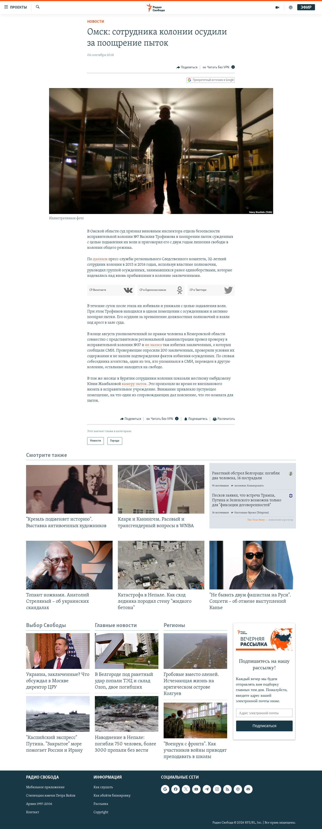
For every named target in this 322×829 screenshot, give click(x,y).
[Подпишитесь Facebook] (175, 789)
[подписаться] (248, 789)
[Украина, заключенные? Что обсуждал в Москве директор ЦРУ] (58, 651)
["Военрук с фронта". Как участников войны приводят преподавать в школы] (195, 720)
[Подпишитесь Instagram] (217, 789)
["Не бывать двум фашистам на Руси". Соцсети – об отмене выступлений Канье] (252, 565)
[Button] (187, 67)
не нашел (153, 345)
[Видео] (277, 7)
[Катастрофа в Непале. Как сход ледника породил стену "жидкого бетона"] (161, 565)
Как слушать (103, 787)
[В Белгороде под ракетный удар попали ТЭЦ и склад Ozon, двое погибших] (126, 651)
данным (100, 259)
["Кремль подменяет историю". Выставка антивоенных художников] (69, 489)
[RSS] (227, 789)
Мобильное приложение (45, 787)
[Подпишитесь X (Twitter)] (186, 789)
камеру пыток (134, 384)
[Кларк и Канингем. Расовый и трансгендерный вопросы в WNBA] (161, 489)
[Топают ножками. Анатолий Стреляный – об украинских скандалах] (69, 565)
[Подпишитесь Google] (165, 789)
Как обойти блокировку (112, 795)
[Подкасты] (238, 789)
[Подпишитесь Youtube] (196, 789)
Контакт (32, 812)
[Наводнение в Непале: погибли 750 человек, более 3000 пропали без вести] (126, 714)
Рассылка (101, 804)
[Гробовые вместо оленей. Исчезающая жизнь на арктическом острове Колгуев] (195, 651)
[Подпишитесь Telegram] (207, 789)
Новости (95, 22)
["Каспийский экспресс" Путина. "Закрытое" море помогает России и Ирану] (58, 714)
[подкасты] (290, 7)
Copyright (101, 812)
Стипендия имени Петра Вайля (50, 795)
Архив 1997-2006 (39, 804)
